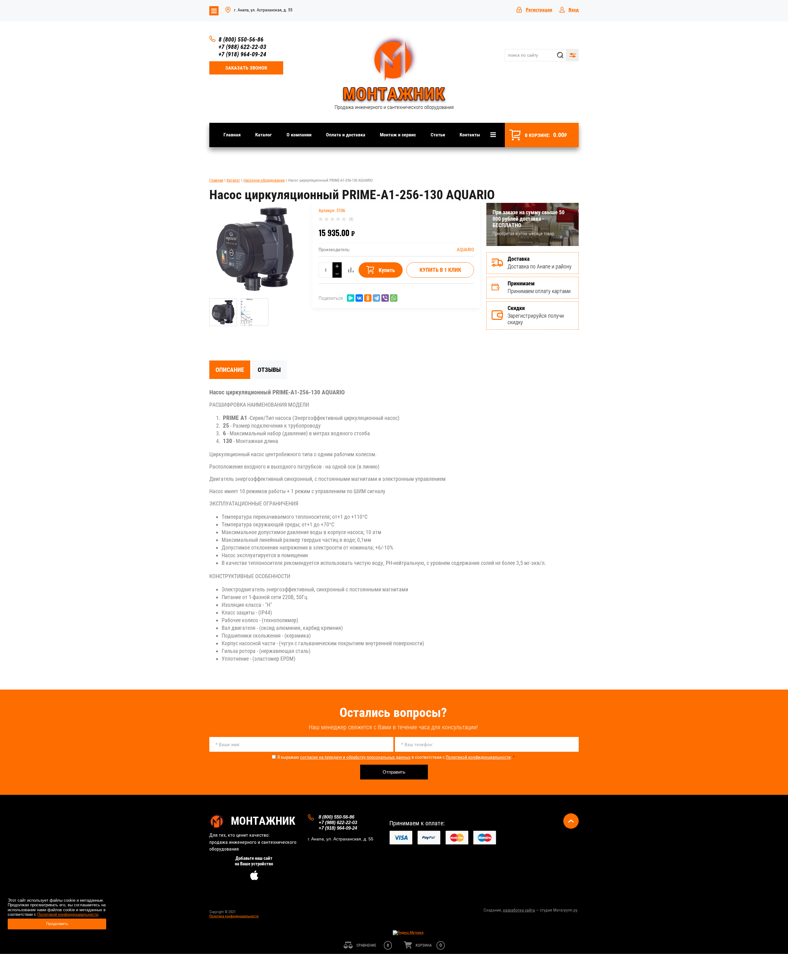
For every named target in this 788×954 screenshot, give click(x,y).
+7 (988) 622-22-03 (242, 46)
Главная (216, 180)
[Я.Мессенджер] (350, 298)
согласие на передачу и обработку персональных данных (355, 757)
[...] (493, 135)
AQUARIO (465, 249)
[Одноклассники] (368, 298)
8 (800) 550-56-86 (241, 39)
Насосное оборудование (264, 180)
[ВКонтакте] (359, 298)
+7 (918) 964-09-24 (242, 54)
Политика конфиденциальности (234, 916)
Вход (574, 10)
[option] (254, 249)
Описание (229, 369)
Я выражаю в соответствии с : (396, 757)
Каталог (233, 180)
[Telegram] (376, 298)
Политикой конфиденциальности (478, 757)
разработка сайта (519, 910)
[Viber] (385, 298)
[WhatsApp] (393, 298)
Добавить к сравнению (351, 270)
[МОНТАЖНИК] (394, 69)
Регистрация (539, 10)
